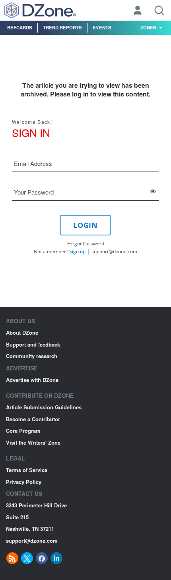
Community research (31, 356)
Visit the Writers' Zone (33, 442)
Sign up (77, 251)
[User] (137, 11)
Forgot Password (85, 243)
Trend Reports (62, 27)
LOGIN (85, 225)
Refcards (19, 27)
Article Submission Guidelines (44, 407)
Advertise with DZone (32, 379)
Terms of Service (26, 470)
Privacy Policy (23, 482)
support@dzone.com (114, 251)
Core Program (23, 430)
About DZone (22, 332)
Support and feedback (33, 344)
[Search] (159, 10)
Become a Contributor (33, 419)
